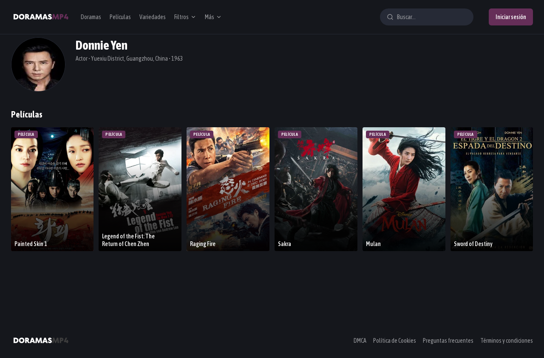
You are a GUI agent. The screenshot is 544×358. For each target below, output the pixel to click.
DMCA (360, 340)
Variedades (152, 17)
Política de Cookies (394, 340)
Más (209, 17)
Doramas (91, 17)
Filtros (181, 17)
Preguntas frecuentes (448, 340)
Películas (120, 17)
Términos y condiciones (506, 340)
